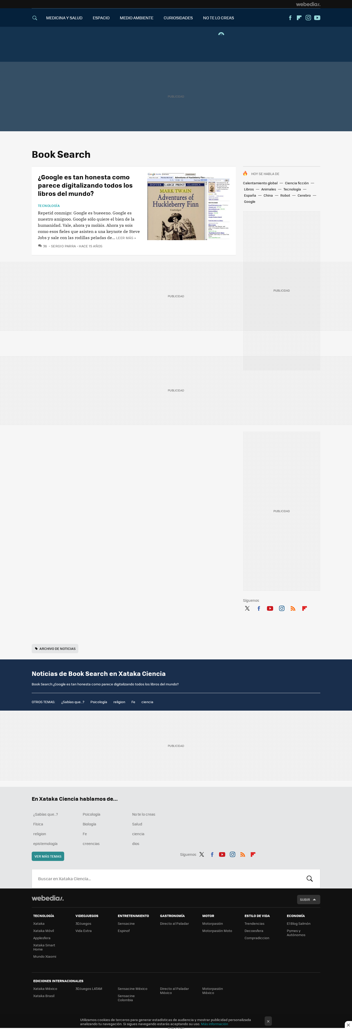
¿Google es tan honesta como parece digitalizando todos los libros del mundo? (85, 185)
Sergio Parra (63, 245)
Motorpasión (212, 923)
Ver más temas (48, 856)
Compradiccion (257, 937)
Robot (285, 195)
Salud (137, 823)
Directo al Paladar (174, 923)
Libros (249, 189)
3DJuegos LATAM (89, 988)
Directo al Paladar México (174, 990)
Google (249, 201)
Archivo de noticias (57, 648)
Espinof (124, 930)
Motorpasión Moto (217, 930)
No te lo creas (143, 814)
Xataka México (45, 988)
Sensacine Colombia (126, 997)
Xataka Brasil (43, 995)
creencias (91, 843)
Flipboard (299, 18)
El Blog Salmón (299, 923)
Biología (89, 823)
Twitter (247, 607)
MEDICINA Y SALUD (64, 18)
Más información (214, 1023)
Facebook (290, 18)
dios (135, 843)
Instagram (308, 18)
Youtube (317, 18)
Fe (133, 701)
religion (119, 701)
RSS (293, 607)
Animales (268, 189)
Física (38, 823)
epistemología (45, 843)
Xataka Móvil (43, 930)
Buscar (309, 878)
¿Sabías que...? (72, 701)
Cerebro (304, 195)
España (250, 195)
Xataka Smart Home (44, 947)
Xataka (39, 923)
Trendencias (254, 923)
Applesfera (42, 937)
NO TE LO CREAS (218, 18)
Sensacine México (132, 988)
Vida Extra (84, 930)
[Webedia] (308, 4)
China (268, 195)
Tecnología (292, 189)
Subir (305, 899)
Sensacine (126, 923)
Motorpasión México (212, 990)
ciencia (147, 701)
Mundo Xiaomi (44, 956)
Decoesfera (254, 930)
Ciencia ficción (297, 182)
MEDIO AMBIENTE (136, 18)
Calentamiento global (260, 182)
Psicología (98, 701)
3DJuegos (83, 923)
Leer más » (126, 237)
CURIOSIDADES (178, 18)
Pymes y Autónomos (296, 932)
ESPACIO (101, 18)
